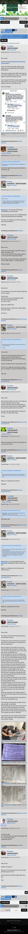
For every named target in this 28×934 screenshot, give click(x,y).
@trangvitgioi (4, 164)
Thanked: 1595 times (6, 153)
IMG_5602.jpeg (5, 783)
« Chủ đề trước (5, 22)
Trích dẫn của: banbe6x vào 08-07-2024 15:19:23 (11, 510)
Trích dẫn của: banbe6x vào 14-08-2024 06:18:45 (11, 196)
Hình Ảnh (4, 40)
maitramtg (3, 142)
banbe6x (20, 141)
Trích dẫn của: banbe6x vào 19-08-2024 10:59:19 (11, 161)
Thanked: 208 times (6, 434)
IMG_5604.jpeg (5, 762)
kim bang (20, 269)
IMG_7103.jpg (5, 133)
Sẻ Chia (7, 381)
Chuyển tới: (8, 910)
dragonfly (10, 428)
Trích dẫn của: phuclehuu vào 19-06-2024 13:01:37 (11, 470)
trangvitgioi (11, 147)
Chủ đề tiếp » (23, 22)
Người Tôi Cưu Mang (12, 930)
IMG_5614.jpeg (5, 741)
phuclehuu (10, 46)
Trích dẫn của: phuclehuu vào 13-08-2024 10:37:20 (11, 339)
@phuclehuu (22, 513)
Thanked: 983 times (11, 823)
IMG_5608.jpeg (5, 804)
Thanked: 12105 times (12, 185)
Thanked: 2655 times (11, 49)
